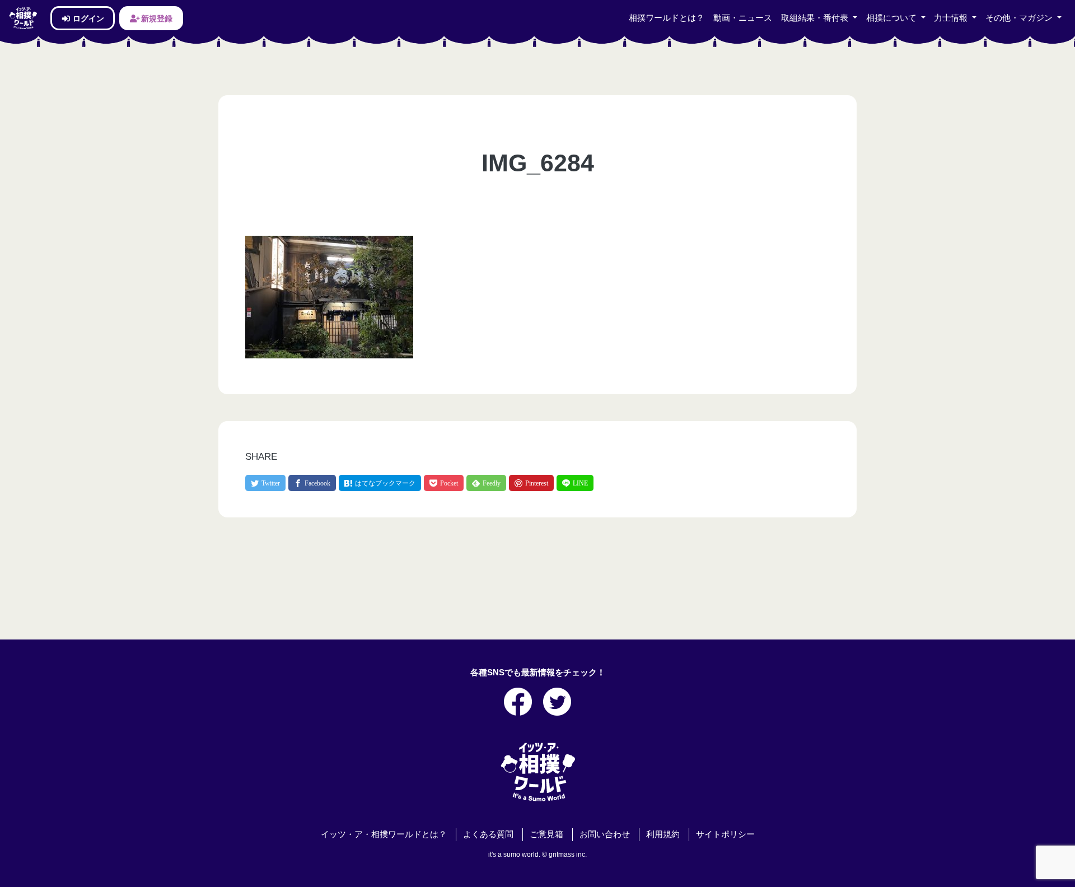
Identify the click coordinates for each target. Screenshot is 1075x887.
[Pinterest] (531, 483)
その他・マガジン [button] (1020, 17)
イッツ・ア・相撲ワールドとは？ (384, 834)
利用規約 (663, 834)
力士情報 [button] (952, 17)
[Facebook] (312, 483)
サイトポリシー (725, 834)
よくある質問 (488, 834)
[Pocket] (444, 483)
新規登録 (155, 18)
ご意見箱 (546, 834)
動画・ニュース (742, 17)
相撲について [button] (892, 17)
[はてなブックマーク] (380, 483)
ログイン (87, 18)
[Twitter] (265, 483)
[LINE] (575, 483)
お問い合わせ (604, 834)
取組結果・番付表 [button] (815, 17)
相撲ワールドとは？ (666, 17)
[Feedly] (486, 483)
